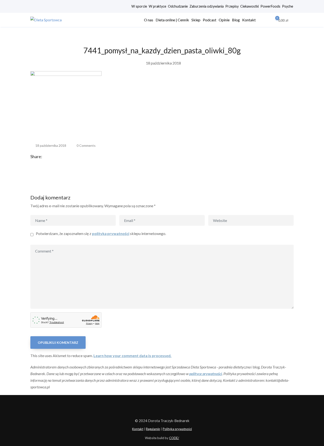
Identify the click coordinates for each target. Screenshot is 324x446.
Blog (236, 20)
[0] (274, 20)
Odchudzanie (178, 6)
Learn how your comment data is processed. (132, 355)
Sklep (195, 20)
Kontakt (249, 20)
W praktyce (157, 6)
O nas (148, 20)
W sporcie (139, 6)
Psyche (287, 6)
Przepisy (232, 6)
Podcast (209, 20)
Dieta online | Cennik (172, 20)
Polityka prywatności (177, 429)
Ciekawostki (249, 6)
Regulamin (153, 429)
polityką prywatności (110, 233)
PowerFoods (270, 6)
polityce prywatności (205, 373)
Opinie (224, 20)
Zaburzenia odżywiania (207, 6)
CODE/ (174, 438)
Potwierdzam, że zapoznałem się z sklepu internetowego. (101, 233)
